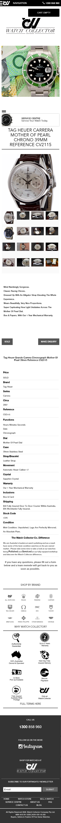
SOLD (7, 341)
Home (6, 799)
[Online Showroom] (30, 768)
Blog (39, 805)
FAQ (50, 802)
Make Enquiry (48, 341)
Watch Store (24, 799)
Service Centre (13, 802)
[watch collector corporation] (30, 26)
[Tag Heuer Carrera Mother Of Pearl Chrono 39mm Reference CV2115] (9, 217)
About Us (35, 802)
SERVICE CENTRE (30, 118)
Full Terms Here (30, 704)
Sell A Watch (47, 799)
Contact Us (22, 805)
